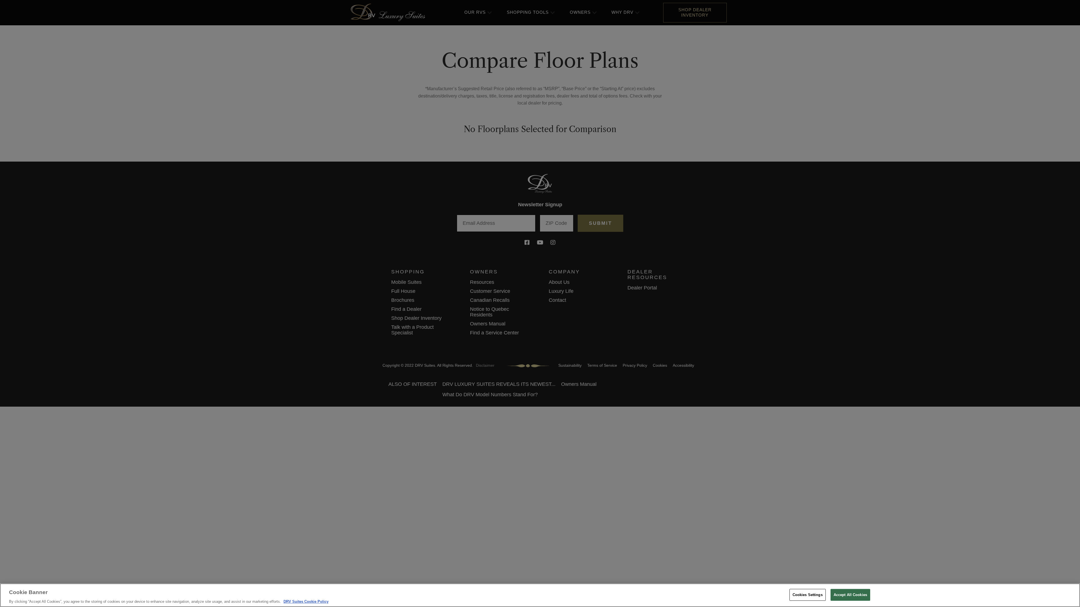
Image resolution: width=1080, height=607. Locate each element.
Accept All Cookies (850, 594)
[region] (540, 595)
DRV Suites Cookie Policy (306, 601)
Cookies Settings (808, 594)
